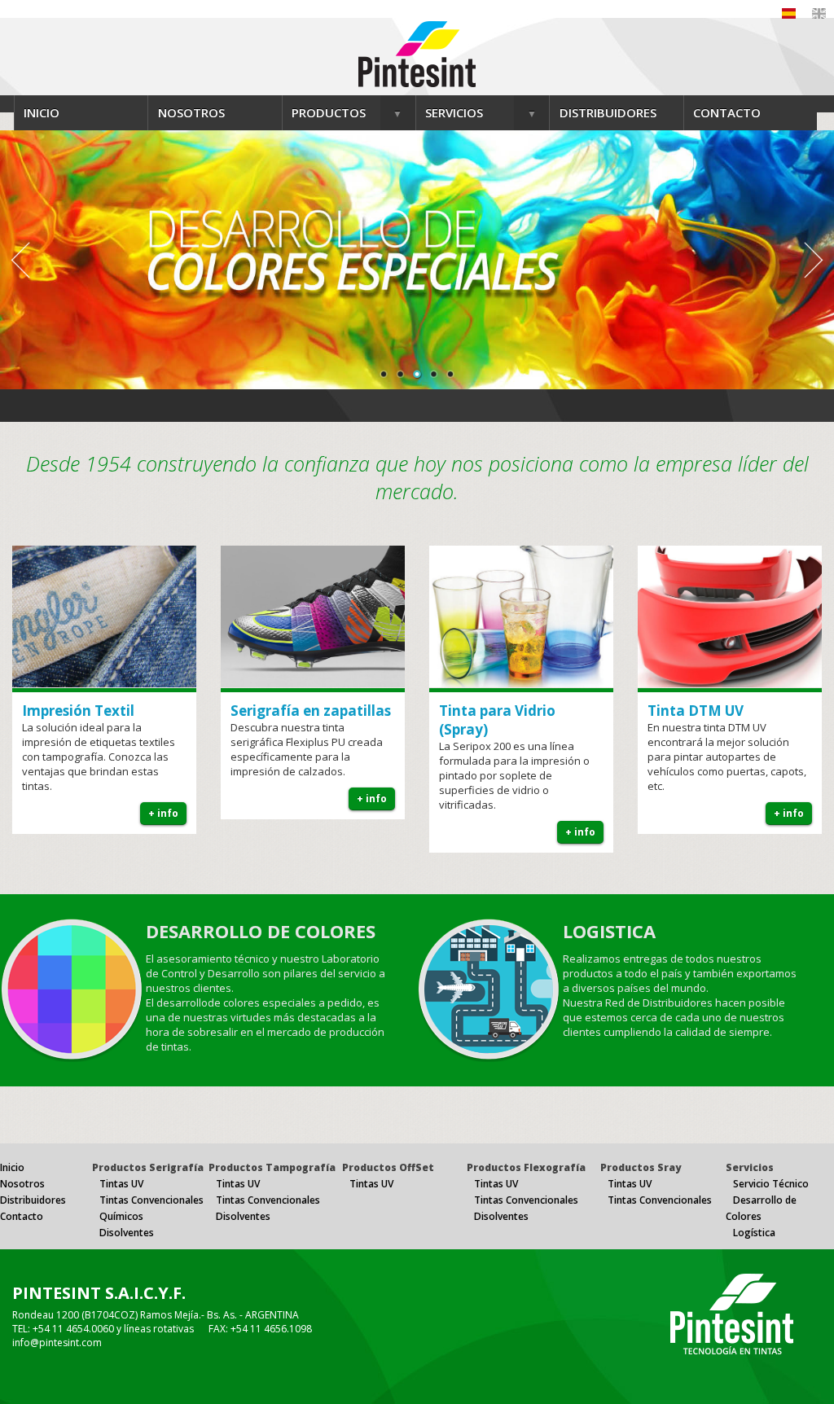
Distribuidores (33, 1200)
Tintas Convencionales (151, 1200)
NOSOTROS (191, 112)
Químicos (121, 1216)
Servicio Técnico (771, 1184)
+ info (163, 813)
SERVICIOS (454, 112)
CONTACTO (727, 112)
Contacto (21, 1216)
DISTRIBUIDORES (608, 112)
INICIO (41, 112)
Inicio (12, 1167)
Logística (754, 1232)
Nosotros (22, 1184)
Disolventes (126, 1232)
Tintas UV (121, 1184)
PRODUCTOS (329, 112)
